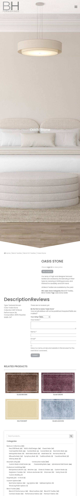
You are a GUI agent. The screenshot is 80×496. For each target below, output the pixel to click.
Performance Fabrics (32, 494)
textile (66, 293)
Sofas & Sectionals (33, 472)
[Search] (71, 436)
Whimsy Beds (13, 459)
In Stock (20, 478)
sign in (49, 267)
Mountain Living (12, 462)
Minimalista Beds (31, 454)
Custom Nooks (60, 470)
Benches (31, 470)
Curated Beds (31, 451)
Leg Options (31, 483)
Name (34, 332)
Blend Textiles (17, 253)
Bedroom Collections (14, 446)
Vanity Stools (60, 472)
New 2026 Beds (14, 448)
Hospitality (10, 478)
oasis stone (59, 293)
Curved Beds (44, 451)
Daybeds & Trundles (16, 472)
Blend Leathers (35, 491)
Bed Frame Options (15, 483)
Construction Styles (38, 462)
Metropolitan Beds (15, 454)
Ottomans (47, 472)
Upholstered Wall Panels (60, 464)
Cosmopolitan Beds (15, 451)
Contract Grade (14, 494)
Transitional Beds (60, 456)
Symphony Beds (29, 456)
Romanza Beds (58, 454)
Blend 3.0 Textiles (29, 253)
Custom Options (12, 481)
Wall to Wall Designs (30, 448)
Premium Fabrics (49, 494)
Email (33, 339)
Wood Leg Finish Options (17, 486)
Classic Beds (46, 448)
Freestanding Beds (40, 464)
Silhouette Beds (14, 456)
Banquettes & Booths (16, 470)
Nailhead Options (45, 483)
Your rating (35, 317)
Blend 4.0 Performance (17, 491)
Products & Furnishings (14, 467)
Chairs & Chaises (44, 470)
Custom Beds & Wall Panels (18, 464)
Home (8, 253)
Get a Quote (47, 271)
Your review (36, 320)
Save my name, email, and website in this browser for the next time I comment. (52, 349)
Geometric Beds (58, 451)
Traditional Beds (45, 456)
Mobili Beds (45, 454)
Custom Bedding (14, 475)
